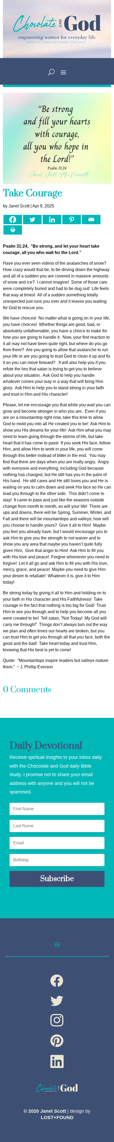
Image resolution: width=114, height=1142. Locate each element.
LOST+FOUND (57, 1117)
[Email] (91, 219)
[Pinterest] (71, 219)
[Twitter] (32, 219)
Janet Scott (18, 206)
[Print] (12, 230)
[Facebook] (12, 219)
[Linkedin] (52, 219)
